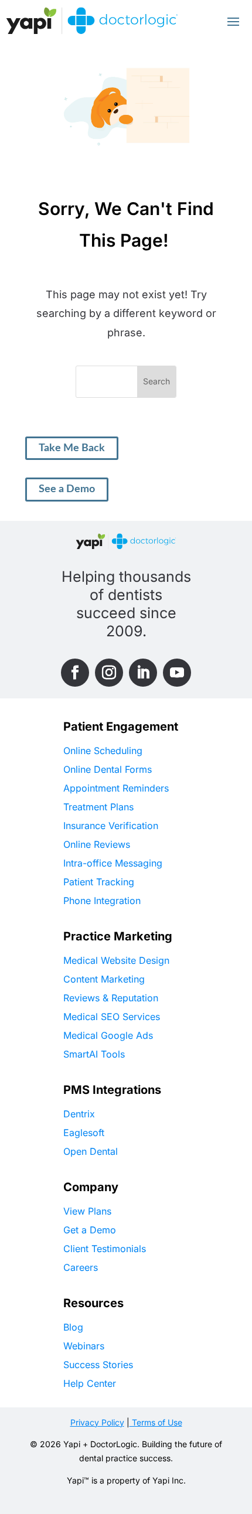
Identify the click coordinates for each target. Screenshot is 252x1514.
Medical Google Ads (108, 1035)
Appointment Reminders (116, 788)
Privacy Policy (97, 1422)
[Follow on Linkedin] (143, 673)
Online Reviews (96, 844)
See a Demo (67, 489)
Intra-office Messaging (112, 863)
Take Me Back (72, 448)
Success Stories (98, 1364)
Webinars (83, 1346)
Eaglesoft (83, 1132)
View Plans (87, 1211)
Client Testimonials (104, 1248)
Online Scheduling (102, 750)
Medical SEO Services (111, 1016)
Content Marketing (104, 979)
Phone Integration (102, 900)
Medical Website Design (116, 960)
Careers (80, 1267)
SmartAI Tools (94, 1054)
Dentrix (79, 1114)
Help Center (89, 1383)
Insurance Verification (110, 825)
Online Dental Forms (107, 769)
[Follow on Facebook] (75, 673)
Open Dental (90, 1151)
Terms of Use (156, 1422)
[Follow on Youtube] (177, 673)
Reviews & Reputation (110, 998)
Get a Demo (89, 1230)
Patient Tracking (98, 882)
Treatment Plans (98, 807)
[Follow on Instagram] (109, 673)
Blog (73, 1327)
